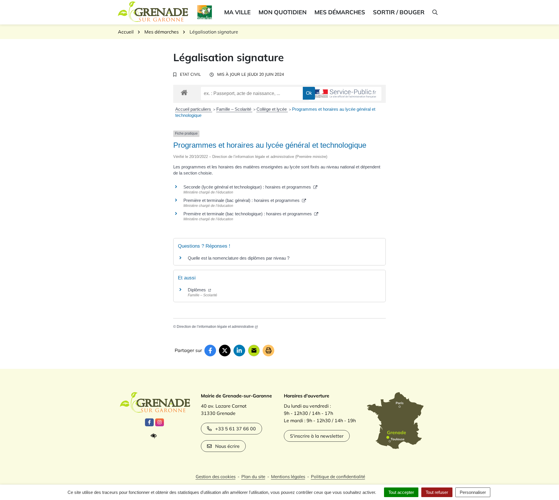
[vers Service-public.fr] (345, 94)
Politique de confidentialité (338, 476)
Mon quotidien (283, 12)
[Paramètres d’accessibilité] (155, 436)
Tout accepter (401, 492)
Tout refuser (437, 492)
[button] (434, 12)
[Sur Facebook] (210, 350)
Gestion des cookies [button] (216, 476)
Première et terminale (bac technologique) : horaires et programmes (248, 213)
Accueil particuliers (193, 109)
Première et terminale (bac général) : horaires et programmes (242, 200)
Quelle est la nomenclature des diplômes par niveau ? (238, 258)
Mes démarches (339, 12)
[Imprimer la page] (268, 350)
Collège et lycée (272, 109)
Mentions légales (288, 476)
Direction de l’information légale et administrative (215, 327)
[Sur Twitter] (225, 350)
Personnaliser (473, 492)
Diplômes (197, 289)
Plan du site (253, 476)
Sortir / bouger (398, 12)
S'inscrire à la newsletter (317, 436)
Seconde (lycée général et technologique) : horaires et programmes (248, 186)
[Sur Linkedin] (239, 350)
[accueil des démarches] (184, 91)
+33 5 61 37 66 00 (235, 429)
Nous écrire (227, 446)
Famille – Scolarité (234, 109)
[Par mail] (254, 350)
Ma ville (237, 12)
